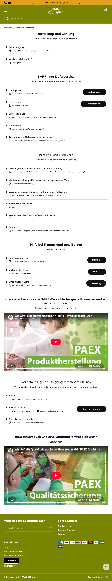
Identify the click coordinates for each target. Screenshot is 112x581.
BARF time (31, 577)
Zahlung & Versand (67, 530)
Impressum (9, 565)
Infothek (96, 259)
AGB (6, 547)
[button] (105, 10)
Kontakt (97, 271)
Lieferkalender (93, 103)
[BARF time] (55, 11)
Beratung (96, 283)
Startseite (8, 27)
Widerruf (11, 560)
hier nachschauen (91, 409)
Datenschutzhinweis (14, 551)
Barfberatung (64, 526)
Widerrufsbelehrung (14, 555)
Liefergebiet (94, 91)
